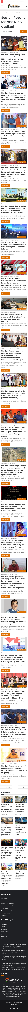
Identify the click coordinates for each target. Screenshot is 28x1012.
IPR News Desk (5, 52)
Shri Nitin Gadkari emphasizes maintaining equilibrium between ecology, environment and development (13, 620)
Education (3, 926)
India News (4, 924)
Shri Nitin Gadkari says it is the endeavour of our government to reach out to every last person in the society (13, 394)
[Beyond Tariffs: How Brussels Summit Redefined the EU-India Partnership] (21, 866)
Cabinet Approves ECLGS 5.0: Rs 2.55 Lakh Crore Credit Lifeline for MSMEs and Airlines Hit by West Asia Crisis (6, 830)
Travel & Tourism (5, 939)
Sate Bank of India (5, 913)
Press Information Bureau (7, 903)
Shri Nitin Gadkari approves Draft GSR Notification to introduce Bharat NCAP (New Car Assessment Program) (12, 543)
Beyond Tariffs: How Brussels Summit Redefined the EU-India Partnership (20, 874)
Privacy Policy (14, 1004)
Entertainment (4, 929)
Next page (21, 787)
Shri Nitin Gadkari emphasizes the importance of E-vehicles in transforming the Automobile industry (13, 245)
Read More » (5, 72)
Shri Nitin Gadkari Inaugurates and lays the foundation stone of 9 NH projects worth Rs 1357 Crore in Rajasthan (13, 507)
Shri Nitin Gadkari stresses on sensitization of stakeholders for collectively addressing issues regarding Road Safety (13, 658)
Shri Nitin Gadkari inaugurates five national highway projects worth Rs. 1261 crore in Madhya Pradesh (13, 134)
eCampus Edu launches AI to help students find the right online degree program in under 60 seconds (7, 809)
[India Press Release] (14, 6)
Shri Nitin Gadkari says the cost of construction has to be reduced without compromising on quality (14, 769)
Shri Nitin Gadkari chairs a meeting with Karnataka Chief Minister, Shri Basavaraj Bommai (13, 318)
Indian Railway (4, 908)
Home (3, 13)
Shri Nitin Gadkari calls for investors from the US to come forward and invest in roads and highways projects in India (13, 281)
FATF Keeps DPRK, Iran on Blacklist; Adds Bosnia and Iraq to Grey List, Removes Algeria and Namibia (20, 809)
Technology (4, 936)
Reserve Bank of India (6, 910)
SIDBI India (4, 915)
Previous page (7, 787)
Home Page (4, 898)
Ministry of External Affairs (7, 906)
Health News (4, 931)
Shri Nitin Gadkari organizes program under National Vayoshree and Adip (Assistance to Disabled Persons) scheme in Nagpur (12, 355)
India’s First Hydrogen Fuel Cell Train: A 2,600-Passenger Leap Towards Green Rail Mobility (20, 830)
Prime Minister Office (6, 901)
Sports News (4, 934)
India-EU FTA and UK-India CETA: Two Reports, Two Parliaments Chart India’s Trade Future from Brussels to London (7, 852)
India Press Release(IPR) (16, 1002)
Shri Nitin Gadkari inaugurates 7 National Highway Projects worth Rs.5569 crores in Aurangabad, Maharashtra (14, 694)
